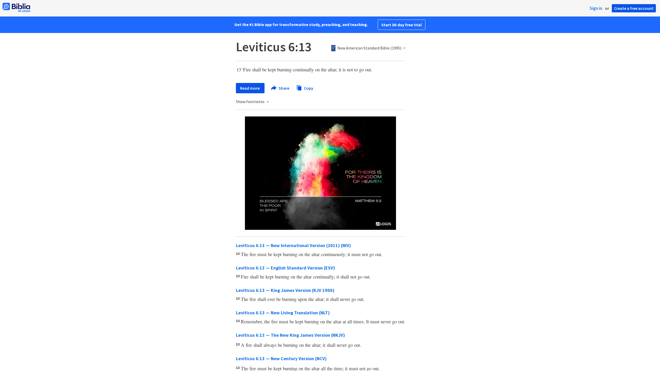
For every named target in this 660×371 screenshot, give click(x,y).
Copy (308, 88)
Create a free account (634, 8)
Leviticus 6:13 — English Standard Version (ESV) (285, 268)
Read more (250, 88)
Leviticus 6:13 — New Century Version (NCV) (281, 358)
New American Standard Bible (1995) (369, 48)
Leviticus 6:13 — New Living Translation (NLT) (283, 313)
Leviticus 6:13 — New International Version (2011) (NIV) (293, 245)
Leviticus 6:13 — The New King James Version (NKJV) (290, 335)
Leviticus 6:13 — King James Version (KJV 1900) (285, 290)
